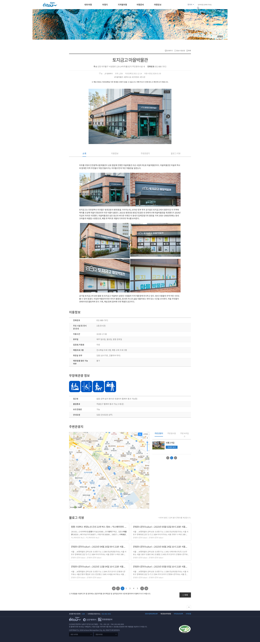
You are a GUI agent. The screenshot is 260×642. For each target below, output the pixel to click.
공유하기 (110, 73)
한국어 (190, 4)
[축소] (147, 453)
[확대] (147, 438)
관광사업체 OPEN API (151, 614)
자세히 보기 (171, 447)
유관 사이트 (74, 634)
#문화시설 (127, 77)
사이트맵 (188, 614)
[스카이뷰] (145, 434)
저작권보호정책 (178, 614)
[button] (92, 116)
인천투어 (50, 4)
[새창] (185, 629)
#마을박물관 (118, 77)
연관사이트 (99, 634)
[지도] (140, 434)
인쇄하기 (170, 50)
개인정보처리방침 (165, 614)
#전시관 (143, 77)
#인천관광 (135, 77)
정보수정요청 (180, 50)
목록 (189, 50)
